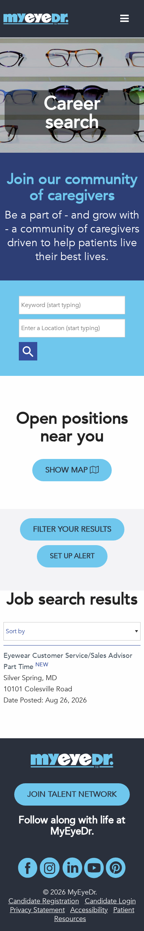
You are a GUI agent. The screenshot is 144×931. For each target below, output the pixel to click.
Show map (67, 470)
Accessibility (89, 910)
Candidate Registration (43, 901)
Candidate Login (110, 901)
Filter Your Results (72, 529)
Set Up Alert (72, 556)
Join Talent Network (72, 794)
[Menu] (124, 20)
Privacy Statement (37, 910)
